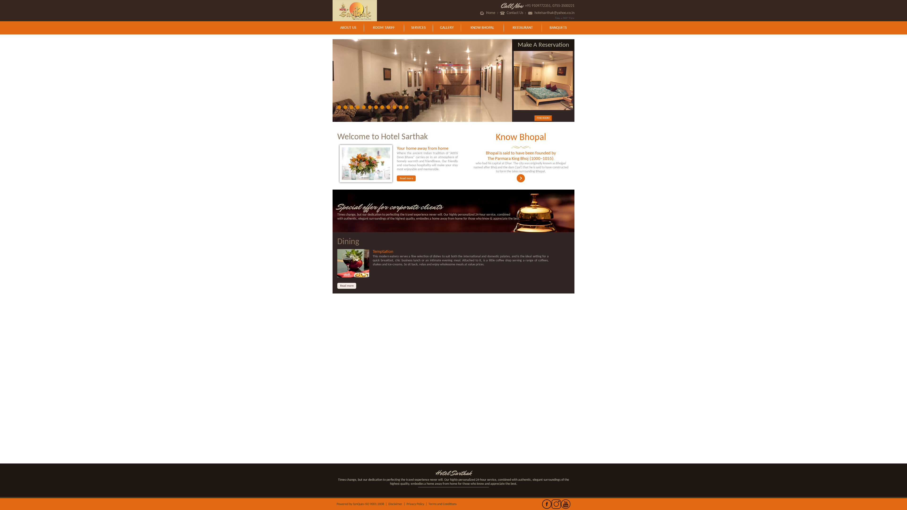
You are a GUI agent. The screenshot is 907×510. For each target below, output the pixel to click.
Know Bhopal (482, 28)
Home (489, 13)
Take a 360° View (564, 18)
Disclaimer (395, 504)
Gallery (447, 28)
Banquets (558, 28)
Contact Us (514, 13)
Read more (406, 178)
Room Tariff (384, 28)
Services (418, 28)
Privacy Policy (415, 504)
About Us (348, 28)
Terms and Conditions (442, 504)
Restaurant (523, 28)
